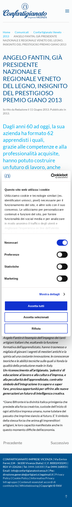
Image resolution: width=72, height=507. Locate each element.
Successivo (60, 442)
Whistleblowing (29, 485)
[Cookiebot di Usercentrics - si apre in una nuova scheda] (51, 176)
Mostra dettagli (49, 294)
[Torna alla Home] (25, 11)
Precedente (12, 442)
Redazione (21, 109)
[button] (67, 11)
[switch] (62, 254)
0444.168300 (36, 466)
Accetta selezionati (36, 317)
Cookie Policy (20, 478)
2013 (6, 113)
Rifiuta (36, 328)
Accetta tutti (36, 305)
